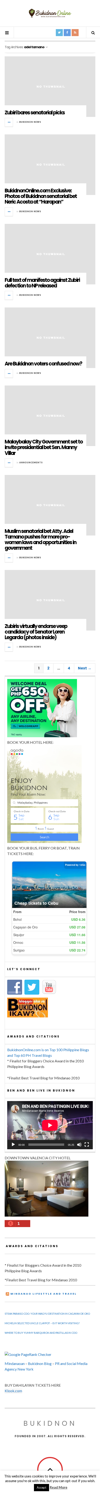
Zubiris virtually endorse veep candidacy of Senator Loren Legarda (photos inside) (36, 632)
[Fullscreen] (86, 1144)
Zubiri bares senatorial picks (35, 112)
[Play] (13, 1144)
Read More (58, 1487)
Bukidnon (50, 1423)
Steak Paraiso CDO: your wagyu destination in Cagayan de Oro (47, 1313)
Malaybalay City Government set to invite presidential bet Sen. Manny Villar (44, 447)
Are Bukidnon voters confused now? (43, 363)
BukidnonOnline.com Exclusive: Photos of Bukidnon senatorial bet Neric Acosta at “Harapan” (41, 196)
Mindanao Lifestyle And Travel (43, 1294)
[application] (50, 1125)
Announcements (31, 462)
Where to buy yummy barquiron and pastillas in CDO (41, 1332)
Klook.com (13, 1390)
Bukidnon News (30, 122)
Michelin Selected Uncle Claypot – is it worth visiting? (42, 1323)
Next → (84, 668)
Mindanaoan (15, 1363)
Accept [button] (41, 1487)
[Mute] (79, 1144)
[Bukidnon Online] (50, 13)
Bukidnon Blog (40, 1363)
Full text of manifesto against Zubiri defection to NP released (42, 282)
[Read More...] (9, 122)
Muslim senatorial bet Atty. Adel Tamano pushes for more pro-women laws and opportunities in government (40, 540)
